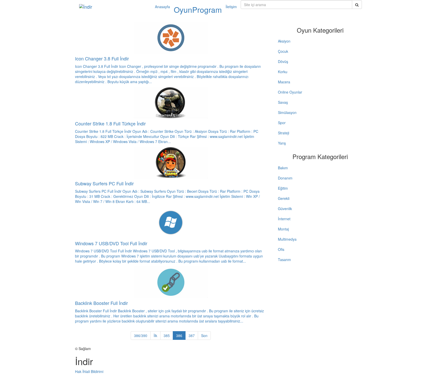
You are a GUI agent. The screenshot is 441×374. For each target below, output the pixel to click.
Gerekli (283, 198)
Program (207, 9)
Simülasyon (287, 112)
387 (192, 335)
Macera (284, 81)
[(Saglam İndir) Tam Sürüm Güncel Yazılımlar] (113, 6)
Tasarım (284, 259)
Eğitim (283, 188)
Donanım (285, 177)
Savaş (283, 102)
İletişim (231, 6)
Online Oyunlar (290, 92)
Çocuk (283, 51)
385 (167, 335)
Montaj (283, 228)
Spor (282, 122)
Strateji (283, 132)
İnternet (284, 218)
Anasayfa (162, 6)
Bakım (283, 167)
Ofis (281, 249)
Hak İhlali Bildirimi (89, 371)
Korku (282, 71)
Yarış (282, 143)
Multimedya (287, 239)
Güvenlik (285, 208)
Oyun (183, 9)
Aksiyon (284, 41)
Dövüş (283, 61)
